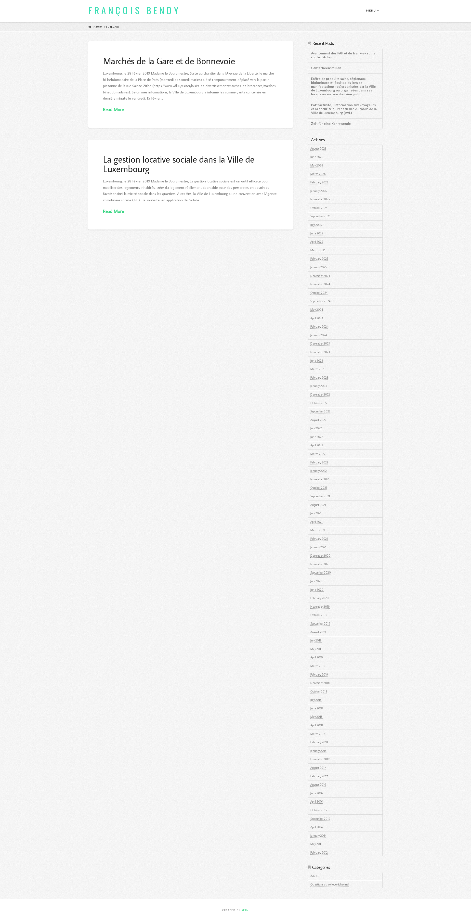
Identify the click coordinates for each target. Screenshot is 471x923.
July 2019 (316, 640)
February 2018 (319, 742)
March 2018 (317, 734)
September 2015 (320, 818)
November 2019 (320, 606)
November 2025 (320, 199)
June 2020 (317, 589)
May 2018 (316, 716)
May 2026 (316, 165)
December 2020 (320, 555)
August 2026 (318, 148)
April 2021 (316, 522)
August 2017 (318, 767)
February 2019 (319, 674)
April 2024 (316, 318)
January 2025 (318, 267)
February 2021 (319, 538)
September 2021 (320, 496)
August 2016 (318, 784)
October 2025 (318, 208)
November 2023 (320, 352)
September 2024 (320, 301)
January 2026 (318, 191)
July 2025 (316, 225)
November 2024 (320, 284)
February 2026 (319, 182)
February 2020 (319, 598)
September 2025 (320, 216)
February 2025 (319, 258)
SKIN (245, 910)
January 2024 (318, 335)
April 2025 (316, 242)
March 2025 (318, 250)
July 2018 (316, 700)
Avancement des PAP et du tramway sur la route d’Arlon (343, 55)
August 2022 (318, 420)
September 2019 (320, 623)
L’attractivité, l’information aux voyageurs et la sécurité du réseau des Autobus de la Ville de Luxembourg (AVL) (344, 109)
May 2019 (316, 649)
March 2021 (317, 530)
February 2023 (319, 377)
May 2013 (316, 844)
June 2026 (316, 157)
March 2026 (318, 174)
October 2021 (318, 487)
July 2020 (316, 581)
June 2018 (316, 708)
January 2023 (318, 386)
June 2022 (316, 437)
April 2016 (316, 801)
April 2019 (316, 657)
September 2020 (320, 572)
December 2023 (320, 343)
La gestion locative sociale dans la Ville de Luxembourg (178, 164)
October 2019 (318, 615)
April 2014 (316, 827)
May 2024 (316, 309)
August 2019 (318, 632)
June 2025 (316, 233)
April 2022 (316, 445)
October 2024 (318, 293)
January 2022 (318, 471)
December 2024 (320, 276)
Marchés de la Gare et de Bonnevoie (169, 61)
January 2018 (318, 751)
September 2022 (320, 411)
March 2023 (318, 369)
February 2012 (319, 852)
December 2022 (320, 394)
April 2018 (316, 725)
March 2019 (317, 666)
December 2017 (319, 759)
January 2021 (318, 547)
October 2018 (318, 691)
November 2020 (320, 564)
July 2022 (316, 428)
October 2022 (318, 403)
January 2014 (318, 835)
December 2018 (320, 683)
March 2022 (318, 454)
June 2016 (316, 793)
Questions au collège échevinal (329, 884)
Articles (314, 876)
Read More (113, 109)
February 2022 (319, 462)
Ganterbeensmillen (326, 68)
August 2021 (318, 505)
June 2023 (316, 360)
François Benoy (134, 10)
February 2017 (319, 776)
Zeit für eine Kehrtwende (331, 124)
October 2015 (318, 810)
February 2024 (319, 326)
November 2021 (319, 479)
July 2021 (315, 513)
